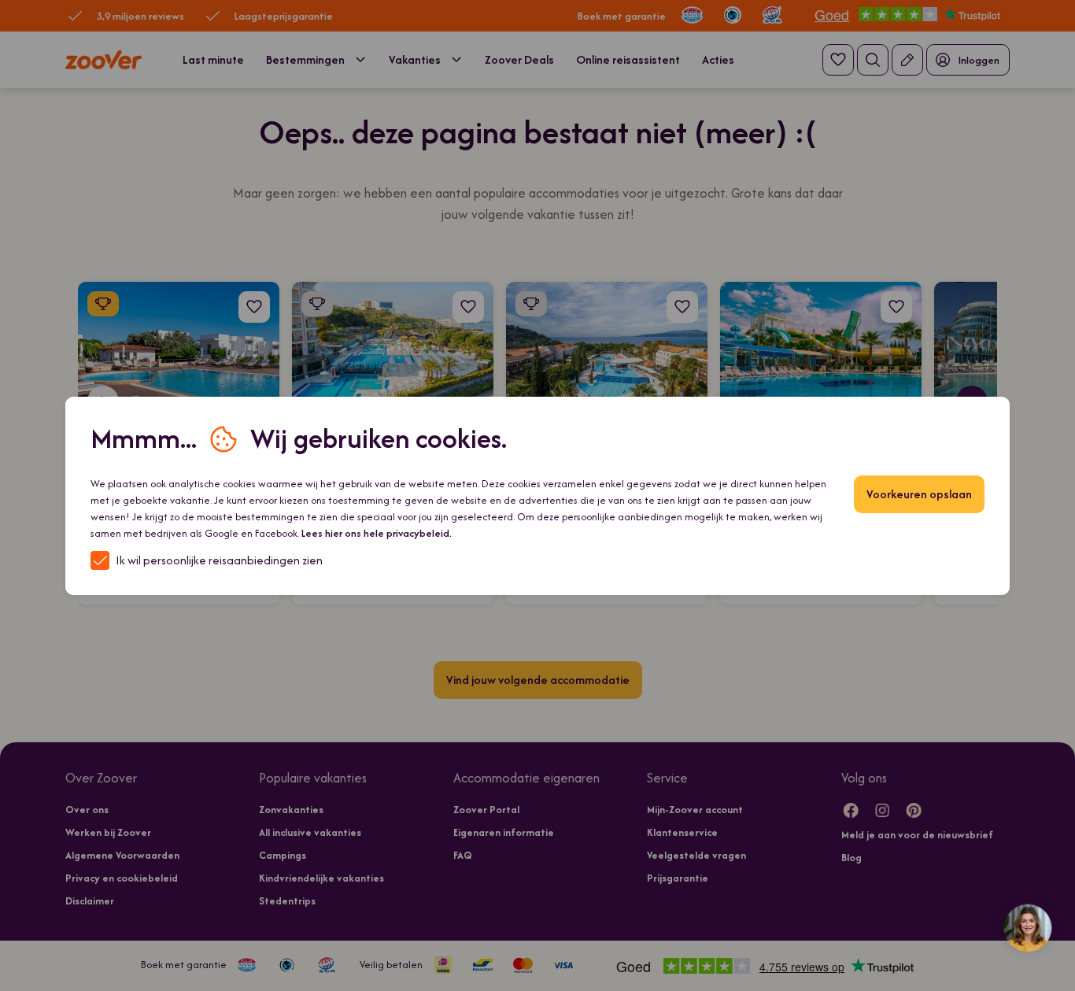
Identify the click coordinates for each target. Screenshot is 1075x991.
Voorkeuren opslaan (919, 494)
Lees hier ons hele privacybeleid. (376, 533)
